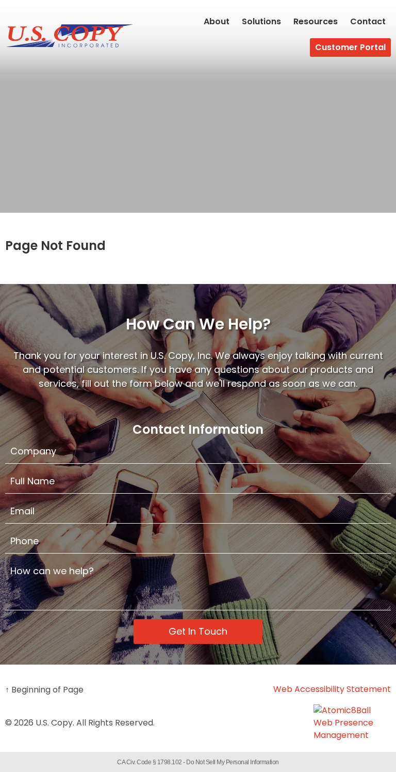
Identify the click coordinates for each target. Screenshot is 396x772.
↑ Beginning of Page (44, 690)
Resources (315, 21)
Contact (368, 21)
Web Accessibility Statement (332, 689)
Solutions (261, 21)
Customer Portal (350, 47)
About (216, 21)
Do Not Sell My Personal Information (232, 762)
